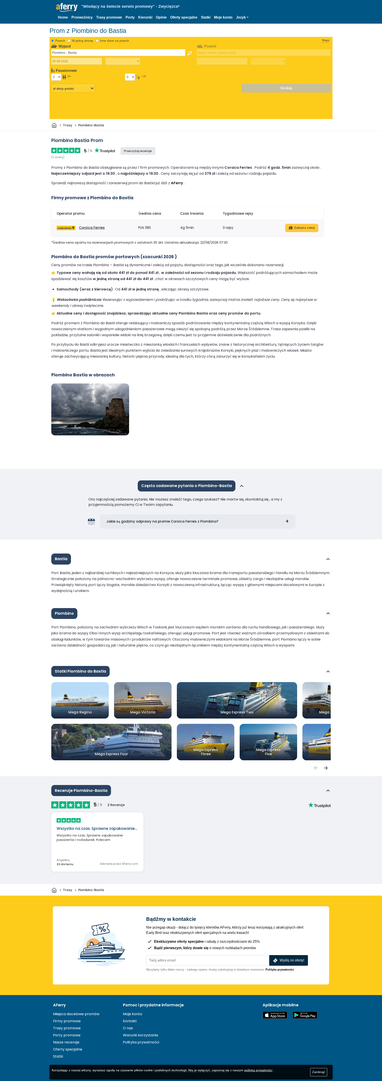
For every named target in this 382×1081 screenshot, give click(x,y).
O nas (128, 1028)
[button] (242, 17)
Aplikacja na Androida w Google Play (304, 1015)
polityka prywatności (258, 1070)
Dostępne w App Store (275, 1015)
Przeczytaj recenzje (138, 151)
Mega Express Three (205, 752)
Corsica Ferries (92, 227)
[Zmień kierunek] (189, 53)
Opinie (161, 17)
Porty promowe (66, 1035)
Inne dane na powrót (114, 40)
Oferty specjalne (183, 17)
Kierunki (145, 17)
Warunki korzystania (140, 1035)
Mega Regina (80, 712)
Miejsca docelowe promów (76, 1014)
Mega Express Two (237, 712)
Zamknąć (318, 1072)
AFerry (59, 1005)
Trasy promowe (109, 17)
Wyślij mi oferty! (292, 960)
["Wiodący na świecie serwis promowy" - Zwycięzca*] (67, 7)
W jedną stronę (82, 40)
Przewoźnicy (82, 17)
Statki (205, 17)
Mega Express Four (111, 754)
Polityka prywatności (279, 969)
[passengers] (316, 768)
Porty (130, 17)
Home (63, 17)
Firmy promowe (67, 1021)
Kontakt (130, 1021)
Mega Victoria (142, 712)
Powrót (60, 40)
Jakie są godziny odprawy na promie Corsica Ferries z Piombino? (162, 521)
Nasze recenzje (66, 1042)
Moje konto (223, 17)
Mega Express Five (268, 752)
